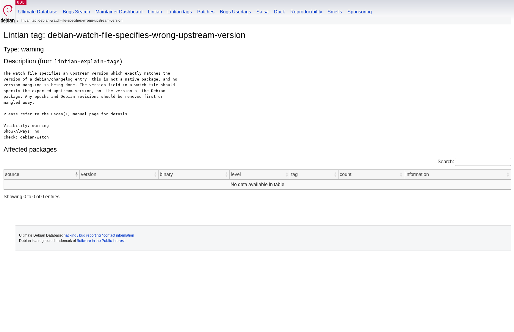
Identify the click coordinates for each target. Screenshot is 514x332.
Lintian (155, 11)
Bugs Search (76, 11)
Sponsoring (359, 11)
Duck (279, 11)
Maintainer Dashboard (118, 11)
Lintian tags (179, 11)
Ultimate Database (37, 11)
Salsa (262, 11)
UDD (21, 2)
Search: (446, 161)
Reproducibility (306, 11)
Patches (205, 11)
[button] (76, 174)
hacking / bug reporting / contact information (99, 235)
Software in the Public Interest (101, 241)
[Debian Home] (7, 12)
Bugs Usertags (235, 11)
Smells (334, 11)
